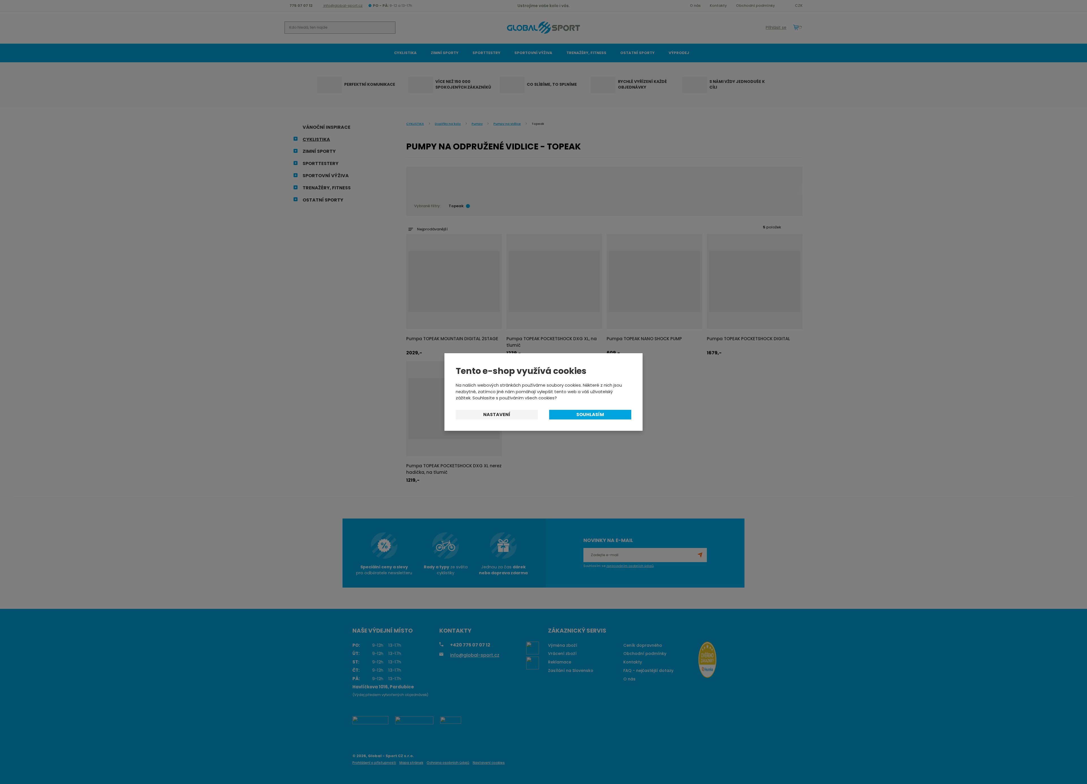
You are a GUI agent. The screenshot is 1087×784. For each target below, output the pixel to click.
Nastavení (496, 414)
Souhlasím (590, 414)
